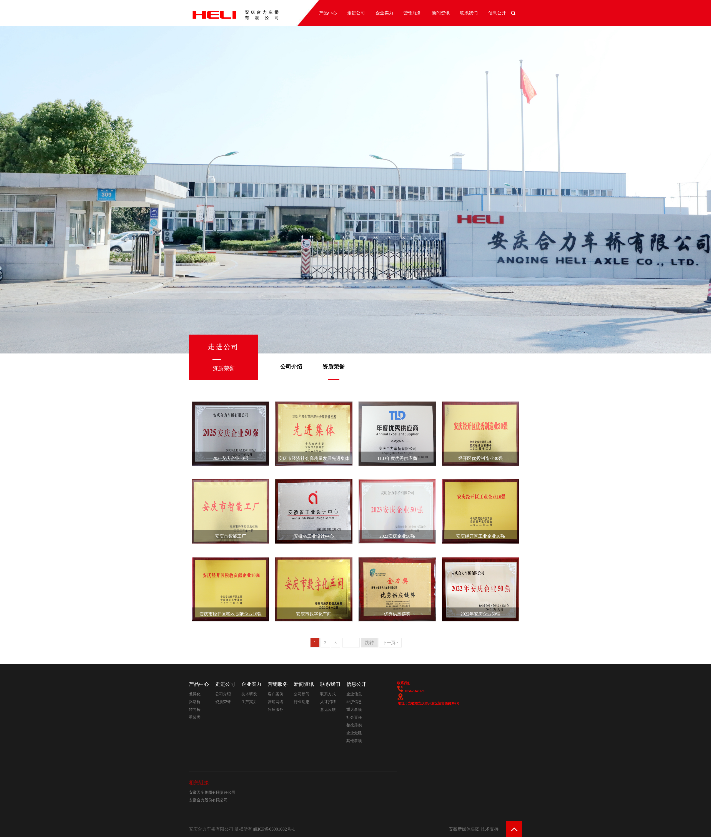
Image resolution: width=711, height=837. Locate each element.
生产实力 (249, 702)
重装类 (195, 717)
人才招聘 (328, 702)
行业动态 (301, 702)
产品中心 (328, 13)
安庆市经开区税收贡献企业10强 (230, 614)
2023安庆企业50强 (397, 536)
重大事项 (354, 710)
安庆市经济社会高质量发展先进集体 (313, 458)
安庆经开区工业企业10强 (480, 536)
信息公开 (497, 13)
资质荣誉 (333, 366)
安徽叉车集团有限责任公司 (212, 792)
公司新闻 (301, 694)
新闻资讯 (441, 13)
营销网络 (275, 702)
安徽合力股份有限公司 (208, 800)
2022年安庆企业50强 (480, 614)
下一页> (390, 642)
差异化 (195, 694)
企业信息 (354, 694)
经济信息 (354, 702)
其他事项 (354, 741)
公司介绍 (291, 366)
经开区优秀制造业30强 (480, 458)
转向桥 (195, 710)
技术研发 (249, 694)
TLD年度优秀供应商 (397, 458)
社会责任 (354, 717)
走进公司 (356, 13)
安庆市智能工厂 (230, 536)
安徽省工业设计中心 (314, 536)
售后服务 (275, 710)
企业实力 (384, 13)
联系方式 (328, 694)
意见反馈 (328, 710)
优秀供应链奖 (397, 614)
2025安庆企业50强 (230, 458)
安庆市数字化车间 (314, 614)
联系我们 (469, 13)
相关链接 (199, 782)
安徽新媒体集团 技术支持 (474, 829)
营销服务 (412, 13)
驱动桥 (195, 702)
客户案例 (275, 694)
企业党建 (354, 733)
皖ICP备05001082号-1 (274, 829)
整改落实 (354, 725)
